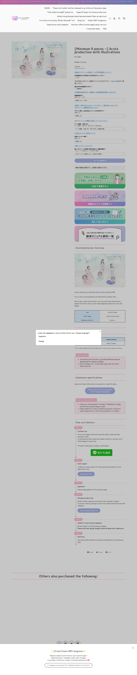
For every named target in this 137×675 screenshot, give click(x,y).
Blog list (81, 20)
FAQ (104, 28)
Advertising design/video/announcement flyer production (81, 16)
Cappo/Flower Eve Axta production (91, 12)
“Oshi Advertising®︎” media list (60, 12)
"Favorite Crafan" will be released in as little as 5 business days (79, 8)
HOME (47, 8)
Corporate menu (93, 28)
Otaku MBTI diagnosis (97, 20)
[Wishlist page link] (110, 18)
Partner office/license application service (88, 24)
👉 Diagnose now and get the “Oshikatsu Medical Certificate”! (68, 665)
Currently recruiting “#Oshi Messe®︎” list (57, 20)
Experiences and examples (57, 24)
